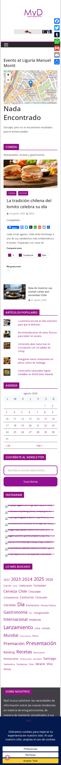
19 (22, 425)
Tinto (31, 664)
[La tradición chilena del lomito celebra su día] (30, 174)
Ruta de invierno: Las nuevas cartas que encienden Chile (40, 291)
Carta (15, 585)
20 (30, 425)
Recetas (23, 193)
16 (53, 418)
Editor (32, 213)
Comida (11, 193)
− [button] (8, 80)
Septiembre (9, 664)
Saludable (37, 659)
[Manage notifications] (7, 757)
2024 (27, 579)
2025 (39, 579)
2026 (49, 579)
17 (7, 425)
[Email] (57, 55)
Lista (37, 628)
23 (53, 425)
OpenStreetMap (39, 102)
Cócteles (10, 605)
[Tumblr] (57, 34)
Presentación (41, 643)
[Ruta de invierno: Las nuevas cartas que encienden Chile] (15, 294)
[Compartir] (57, 61)
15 (45, 418)
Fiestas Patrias (48, 605)
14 (38, 418)
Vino (50, 664)
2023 (16, 579)
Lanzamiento (18, 627)
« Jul (8, 445)
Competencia (11, 597)
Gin (30, 613)
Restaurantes (26, 659)
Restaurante (11, 658)
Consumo (41, 597)
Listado (46, 628)
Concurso (27, 597)
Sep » (40, 445)
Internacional (16, 619)
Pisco (35, 635)
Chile (22, 591)
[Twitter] (57, 27)
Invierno (35, 620)
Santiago (49, 658)
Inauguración (41, 612)
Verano (40, 664)
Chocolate (34, 591)
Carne (7, 585)
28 (38, 432)
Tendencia (21, 664)
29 (45, 432)
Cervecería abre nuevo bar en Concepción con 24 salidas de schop (34, 347)
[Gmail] (57, 48)
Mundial (11, 635)
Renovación (39, 652)
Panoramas (25, 636)
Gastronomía (15, 612)
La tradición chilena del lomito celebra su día (29, 203)
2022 (7, 580)
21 (38, 425)
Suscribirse (31, 482)
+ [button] (8, 75)
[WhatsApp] (57, 41)
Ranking (9, 652)
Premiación (14, 643)
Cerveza (10, 591)
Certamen (40, 585)
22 (45, 425)
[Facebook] (57, 21)
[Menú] (6, 44)
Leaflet (27, 102)
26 (22, 432)
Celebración (25, 585)
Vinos (7, 669)
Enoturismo (32, 605)
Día (21, 604)
